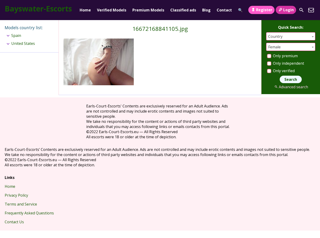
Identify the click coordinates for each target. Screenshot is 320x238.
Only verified (283, 70)
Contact (224, 10)
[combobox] (290, 36)
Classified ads (183, 10)
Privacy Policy (16, 195)
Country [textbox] (275, 36)
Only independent (288, 63)
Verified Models (111, 10)
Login (288, 9)
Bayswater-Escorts (38, 9)
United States (23, 43)
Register (264, 9)
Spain (16, 35)
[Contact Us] (311, 10)
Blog (206, 10)
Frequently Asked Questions (29, 213)
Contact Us (14, 221)
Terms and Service (21, 204)
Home (85, 10)
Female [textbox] (274, 47)
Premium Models (148, 10)
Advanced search (293, 86)
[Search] (301, 10)
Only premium (285, 55)
